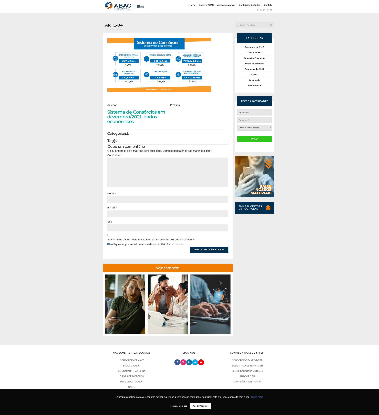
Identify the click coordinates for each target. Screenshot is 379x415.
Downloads (254, 80)
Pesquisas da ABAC (254, 69)
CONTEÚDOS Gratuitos (247, 381)
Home (192, 5)
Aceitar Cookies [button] (201, 406)
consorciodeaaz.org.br (247, 360)
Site (109, 221)
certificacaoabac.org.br (247, 371)
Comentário (115, 155)
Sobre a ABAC (206, 5)
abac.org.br (247, 376)
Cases (254, 74)
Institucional (254, 85)
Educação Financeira (254, 58)
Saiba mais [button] (257, 397)
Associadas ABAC (226, 5)
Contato (268, 5)
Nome (111, 193)
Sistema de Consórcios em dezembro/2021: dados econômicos (136, 117)
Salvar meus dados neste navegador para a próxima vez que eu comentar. (151, 239)
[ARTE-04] (159, 64)
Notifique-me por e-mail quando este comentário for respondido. (147, 244)
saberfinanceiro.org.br (247, 365)
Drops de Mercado (254, 63)
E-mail (112, 207)
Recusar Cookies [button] (178, 406)
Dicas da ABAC (254, 52)
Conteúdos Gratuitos (249, 5)
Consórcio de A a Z (254, 47)
